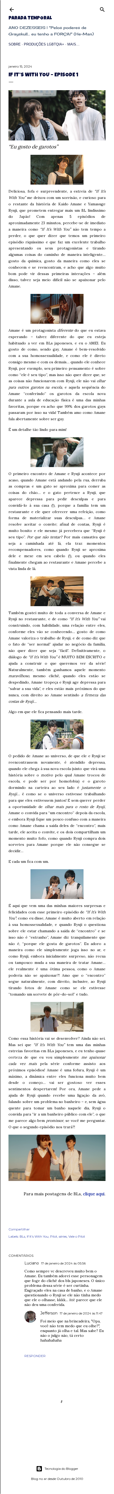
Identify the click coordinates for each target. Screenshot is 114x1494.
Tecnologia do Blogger (61, 1469)
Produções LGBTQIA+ (44, 44)
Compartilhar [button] (19, 1229)
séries (63, 1236)
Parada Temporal (30, 18)
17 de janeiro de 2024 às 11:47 (81, 1313)
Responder (35, 1356)
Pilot (53, 1236)
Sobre (14, 44)
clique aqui (93, 1193)
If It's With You (38, 1236)
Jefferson (49, 1313)
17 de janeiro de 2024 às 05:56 (63, 1263)
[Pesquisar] (102, 8)
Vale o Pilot (76, 1236)
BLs (22, 1236)
